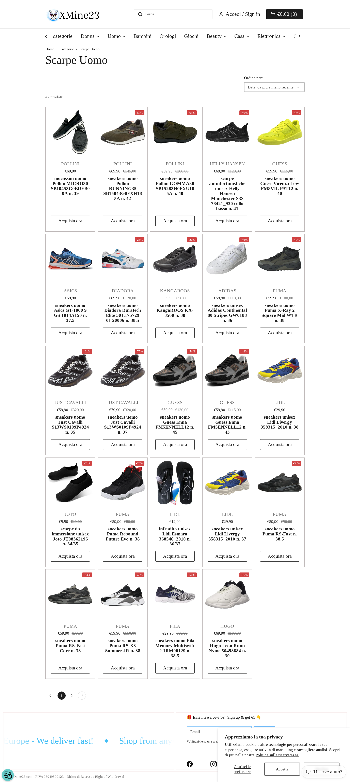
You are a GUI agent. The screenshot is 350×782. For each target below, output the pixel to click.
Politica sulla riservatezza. (277, 755)
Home (49, 49)
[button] (284, 14)
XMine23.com (22, 777)
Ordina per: (253, 78)
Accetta (282, 769)
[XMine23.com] (77, 14)
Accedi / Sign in (243, 14)
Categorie (67, 49)
